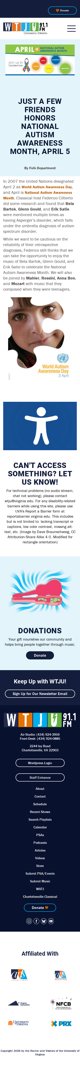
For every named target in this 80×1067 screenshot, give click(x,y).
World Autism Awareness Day (47, 186)
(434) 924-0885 (48, 738)
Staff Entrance (40, 777)
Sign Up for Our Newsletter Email (40, 693)
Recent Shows (40, 812)
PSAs (40, 835)
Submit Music (40, 881)
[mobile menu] (71, 28)
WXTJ (40, 889)
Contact (40, 796)
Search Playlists (40, 819)
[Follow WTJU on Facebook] (36, 921)
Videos (40, 858)
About (40, 788)
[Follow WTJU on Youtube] (51, 921)
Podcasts (40, 842)
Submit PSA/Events (40, 873)
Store (40, 866)
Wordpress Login (40, 763)
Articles (40, 850)
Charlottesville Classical (40, 896)
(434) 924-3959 (48, 734)
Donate (64, 10)
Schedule (40, 804)
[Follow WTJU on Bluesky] (44, 921)
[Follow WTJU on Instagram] (29, 921)
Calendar (40, 827)
